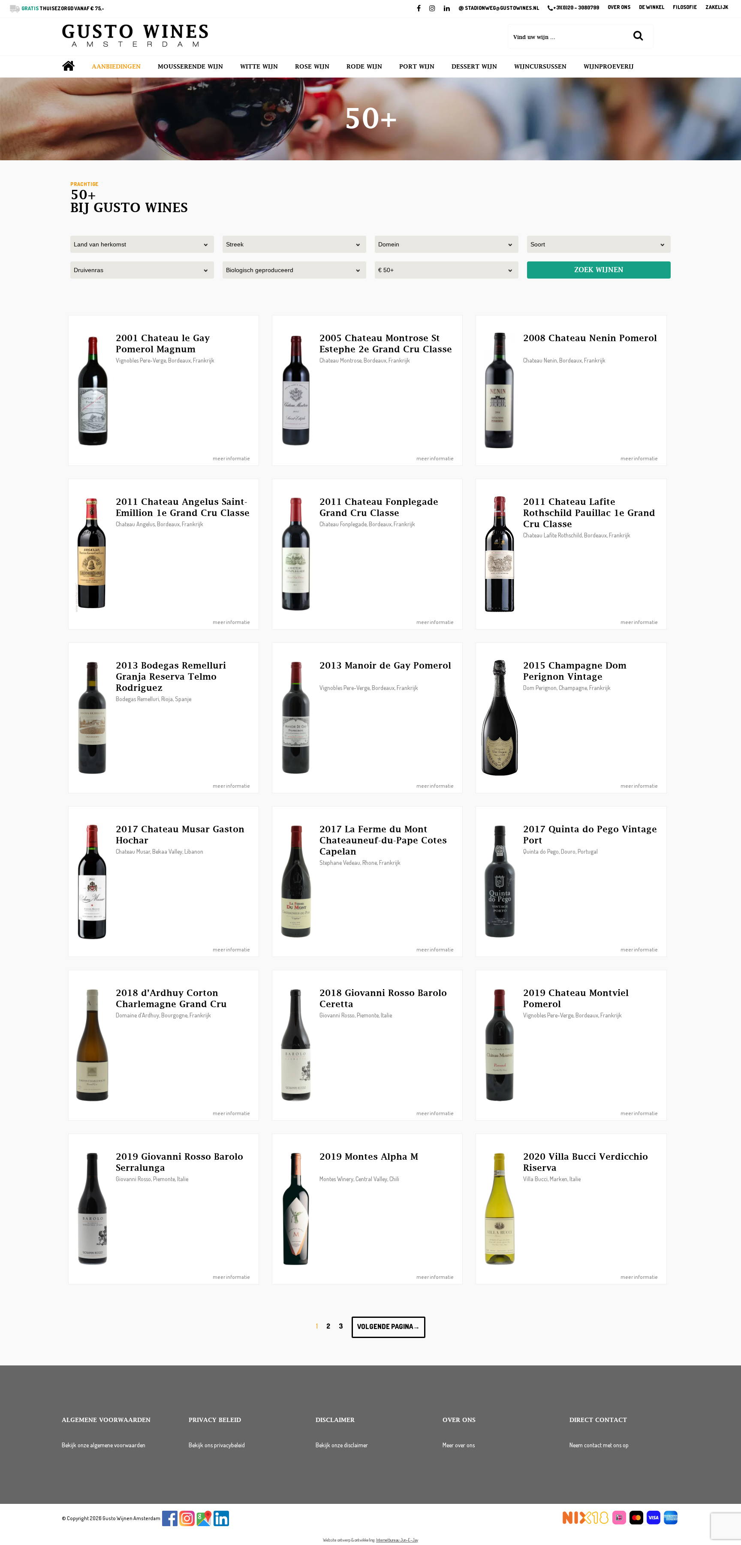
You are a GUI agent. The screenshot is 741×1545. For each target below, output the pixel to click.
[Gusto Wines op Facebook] (170, 1524)
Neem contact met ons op (599, 1445)
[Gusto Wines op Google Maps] (204, 1524)
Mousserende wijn (190, 66)
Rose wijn (312, 66)
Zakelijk (716, 7)
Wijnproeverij (609, 66)
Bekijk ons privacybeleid (217, 1445)
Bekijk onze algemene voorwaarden (103, 1445)
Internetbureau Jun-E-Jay (397, 1539)
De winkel (651, 7)
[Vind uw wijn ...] (638, 35)
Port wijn (416, 66)
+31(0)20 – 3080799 (576, 8)
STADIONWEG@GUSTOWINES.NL (498, 8)
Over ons (619, 7)
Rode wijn (364, 66)
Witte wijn (259, 66)
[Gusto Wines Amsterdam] (135, 36)
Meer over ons (459, 1445)
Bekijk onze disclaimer (342, 1445)
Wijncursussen (540, 66)
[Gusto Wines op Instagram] (187, 1524)
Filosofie (685, 7)
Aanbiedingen (116, 66)
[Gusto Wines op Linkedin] (221, 1524)
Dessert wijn (474, 66)
